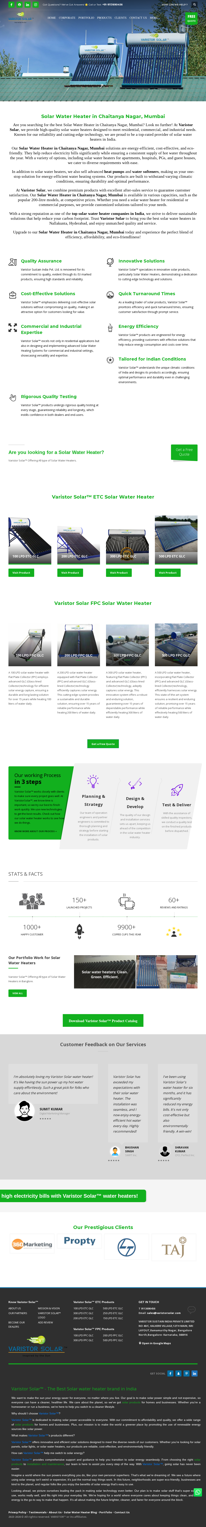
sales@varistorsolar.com (164, 1313)
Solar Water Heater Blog (80, 1512)
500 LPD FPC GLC (113, 1340)
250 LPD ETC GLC (113, 1313)
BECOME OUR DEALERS (16, 1324)
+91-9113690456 (112, 4)
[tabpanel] (103, 50)
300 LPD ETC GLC (83, 1313)
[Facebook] (11, 5)
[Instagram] (36, 5)
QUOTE (191, 18)
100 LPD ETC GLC (83, 1308)
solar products (131, 1402)
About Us (55, 1512)
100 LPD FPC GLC (83, 1335)
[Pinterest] (186, 1373)
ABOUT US (14, 1308)
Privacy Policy (17, 1512)
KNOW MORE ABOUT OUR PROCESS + (35, 831)
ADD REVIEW (45, 1322)
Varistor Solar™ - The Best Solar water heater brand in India (74, 1389)
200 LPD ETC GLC (83, 1318)
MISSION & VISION (49, 1308)
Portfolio (105, 1512)
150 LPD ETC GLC (113, 1318)
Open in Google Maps (156, 1343)
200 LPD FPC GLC (113, 1335)
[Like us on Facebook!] (170, 1373)
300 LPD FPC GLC (83, 1340)
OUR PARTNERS (17, 1313)
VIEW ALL (17, 993)
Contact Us (122, 1512)
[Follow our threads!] (178, 1373)
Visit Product (21, 572)
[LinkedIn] (28, 5)
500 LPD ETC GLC (113, 1308)
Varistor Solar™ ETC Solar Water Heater (103, 497)
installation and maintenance (45, 1464)
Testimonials (37, 1512)
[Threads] (19, 5)
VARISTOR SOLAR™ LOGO (49, 1315)
